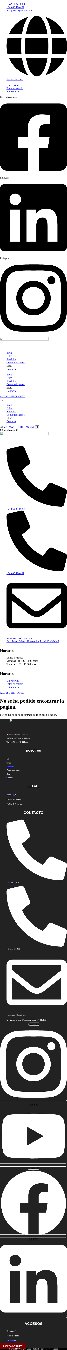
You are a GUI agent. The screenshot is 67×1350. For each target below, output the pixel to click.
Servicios (11, 359)
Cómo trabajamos (16, 362)
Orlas (9, 356)
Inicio (9, 352)
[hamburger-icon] (1, 400)
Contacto (11, 369)
